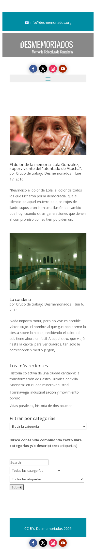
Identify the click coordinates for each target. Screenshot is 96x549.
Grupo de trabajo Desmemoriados (43, 173)
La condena (20, 299)
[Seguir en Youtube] (63, 543)
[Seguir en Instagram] (53, 543)
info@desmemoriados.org (50, 22)
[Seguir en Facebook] (33, 543)
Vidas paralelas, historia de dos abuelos (41, 405)
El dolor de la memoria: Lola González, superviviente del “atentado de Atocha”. (46, 166)
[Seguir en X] (43, 543)
